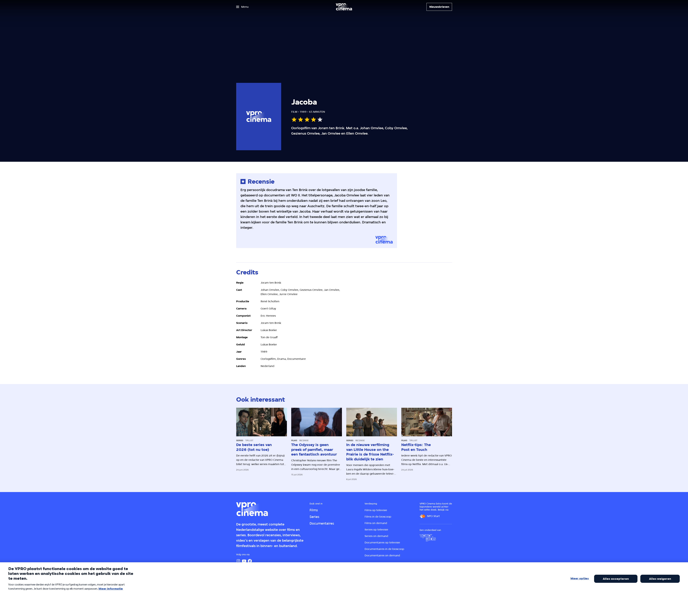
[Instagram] (238, 561)
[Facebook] (250, 561)
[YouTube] (244, 561)
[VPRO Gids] (428, 537)
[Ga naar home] (344, 6)
